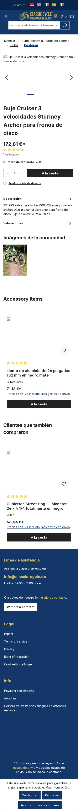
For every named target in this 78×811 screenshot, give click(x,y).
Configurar (30, 795)
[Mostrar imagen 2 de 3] (39, 98)
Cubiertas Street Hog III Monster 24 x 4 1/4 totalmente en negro (37, 506)
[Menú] (6, 15)
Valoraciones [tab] (13, 223)
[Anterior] (6, 78)
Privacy (9, 649)
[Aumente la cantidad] (21, 173)
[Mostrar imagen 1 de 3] (30, 97)
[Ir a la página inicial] (38, 16)
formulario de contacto (50, 597)
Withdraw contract (21, 607)
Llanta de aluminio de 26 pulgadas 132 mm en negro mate (38, 372)
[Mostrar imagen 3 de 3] (47, 98)
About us (10, 698)
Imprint (8, 634)
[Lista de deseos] (61, 15)
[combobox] (34, 25)
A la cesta (50, 173)
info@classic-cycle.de (25, 576)
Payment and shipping (19, 690)
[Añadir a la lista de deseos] (64, 351)
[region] (39, 359)
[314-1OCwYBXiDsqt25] (39, 78)
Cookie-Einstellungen (18, 664)
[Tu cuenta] (66, 15)
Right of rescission (16, 656)
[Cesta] (72, 15)
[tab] (38, 206)
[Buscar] (65, 25)
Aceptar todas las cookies (40, 805)
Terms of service (15, 641)
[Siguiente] (71, 78)
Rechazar (52, 795)
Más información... (58, 787)
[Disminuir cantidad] (7, 173)
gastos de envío (24, 767)
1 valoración (11, 154)
